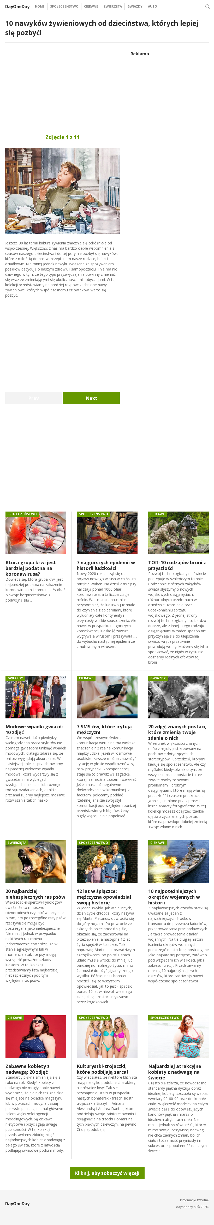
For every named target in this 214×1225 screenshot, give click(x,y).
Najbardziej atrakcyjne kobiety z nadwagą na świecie (174, 1072)
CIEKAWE (91, 6)
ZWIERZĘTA (113, 6)
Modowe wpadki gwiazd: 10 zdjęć (34, 729)
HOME (40, 6)
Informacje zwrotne (194, 1200)
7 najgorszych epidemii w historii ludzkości (106, 565)
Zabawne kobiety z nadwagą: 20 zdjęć (27, 1069)
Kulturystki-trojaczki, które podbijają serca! (102, 1069)
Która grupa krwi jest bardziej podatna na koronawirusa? (30, 568)
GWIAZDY (134, 6)
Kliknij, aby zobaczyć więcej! (107, 1173)
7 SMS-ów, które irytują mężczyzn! (104, 729)
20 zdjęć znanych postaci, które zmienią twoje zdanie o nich (177, 732)
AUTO (152, 6)
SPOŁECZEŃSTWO (64, 6)
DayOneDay (17, 6)
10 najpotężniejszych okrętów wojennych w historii (174, 897)
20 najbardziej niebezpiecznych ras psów (35, 894)
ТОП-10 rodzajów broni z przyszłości (177, 565)
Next (91, 398)
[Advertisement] (62, 87)
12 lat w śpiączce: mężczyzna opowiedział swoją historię (104, 897)
